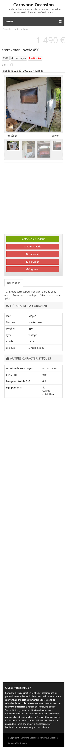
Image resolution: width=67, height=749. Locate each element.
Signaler (34, 269)
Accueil (6, 28)
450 (31, 328)
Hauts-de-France (21, 28)
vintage (33, 335)
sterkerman (35, 322)
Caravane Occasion (29, 737)
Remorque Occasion (49, 737)
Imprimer (34, 254)
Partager (33, 261)
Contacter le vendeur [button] (33, 239)
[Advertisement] (33, 198)
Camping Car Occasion (18, 743)
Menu (9, 21)
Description (13, 282)
